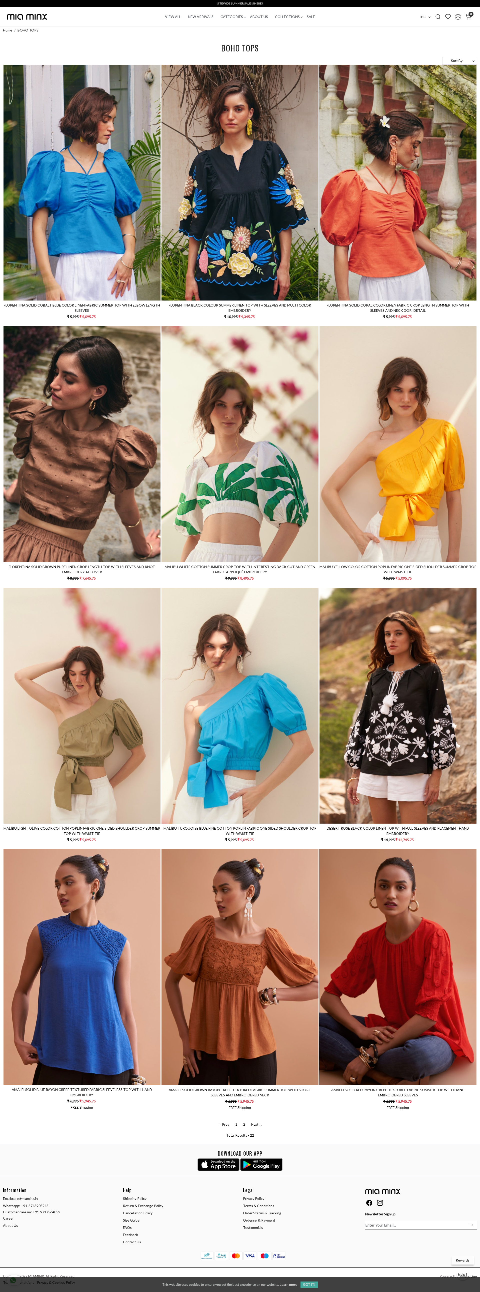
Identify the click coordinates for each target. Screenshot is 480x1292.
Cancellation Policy (137, 1213)
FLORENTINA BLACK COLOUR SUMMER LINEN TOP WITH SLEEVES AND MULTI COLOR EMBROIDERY (240, 308)
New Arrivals (201, 16)
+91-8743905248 (34, 1206)
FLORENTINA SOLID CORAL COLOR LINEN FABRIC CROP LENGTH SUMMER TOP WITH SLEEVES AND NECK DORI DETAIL (398, 308)
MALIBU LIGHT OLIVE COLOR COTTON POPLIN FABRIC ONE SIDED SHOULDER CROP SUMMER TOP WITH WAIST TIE (82, 831)
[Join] (471, 1225)
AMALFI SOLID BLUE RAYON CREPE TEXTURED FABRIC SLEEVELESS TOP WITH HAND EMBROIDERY (82, 1092)
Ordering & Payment (259, 1220)
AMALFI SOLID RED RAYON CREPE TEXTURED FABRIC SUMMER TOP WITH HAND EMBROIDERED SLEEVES (397, 1092)
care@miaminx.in (25, 1198)
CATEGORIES (231, 16)
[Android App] (261, 1164)
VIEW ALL (173, 16)
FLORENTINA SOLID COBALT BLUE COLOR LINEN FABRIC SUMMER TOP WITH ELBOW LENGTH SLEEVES (82, 308)
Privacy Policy (253, 1198)
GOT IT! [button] (309, 1285)
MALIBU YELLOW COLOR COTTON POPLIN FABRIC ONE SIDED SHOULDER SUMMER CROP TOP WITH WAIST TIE (398, 569)
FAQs (127, 1227)
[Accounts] (458, 17)
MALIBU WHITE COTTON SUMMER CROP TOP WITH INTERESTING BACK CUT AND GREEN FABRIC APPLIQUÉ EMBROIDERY (240, 569)
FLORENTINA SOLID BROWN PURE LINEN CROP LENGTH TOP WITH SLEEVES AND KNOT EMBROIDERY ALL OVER (82, 569)
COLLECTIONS (287, 16)
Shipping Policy (134, 1198)
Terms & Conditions (258, 1206)
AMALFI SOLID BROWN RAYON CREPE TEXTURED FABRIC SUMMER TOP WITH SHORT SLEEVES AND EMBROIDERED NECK (240, 1092)
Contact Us (132, 1242)
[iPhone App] (219, 1164)
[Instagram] (380, 1204)
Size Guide (131, 1220)
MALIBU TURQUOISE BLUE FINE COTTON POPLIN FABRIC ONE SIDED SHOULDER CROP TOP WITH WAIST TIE (240, 831)
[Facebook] (369, 1204)
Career (8, 1218)
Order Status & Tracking (262, 1213)
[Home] (27, 17)
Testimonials (253, 1227)
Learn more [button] (288, 1284)
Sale (311, 16)
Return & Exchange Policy (143, 1206)
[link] (438, 16)
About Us (259, 16)
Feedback (130, 1235)
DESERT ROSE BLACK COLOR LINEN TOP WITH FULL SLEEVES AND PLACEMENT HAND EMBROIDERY (398, 831)
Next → (256, 1124)
